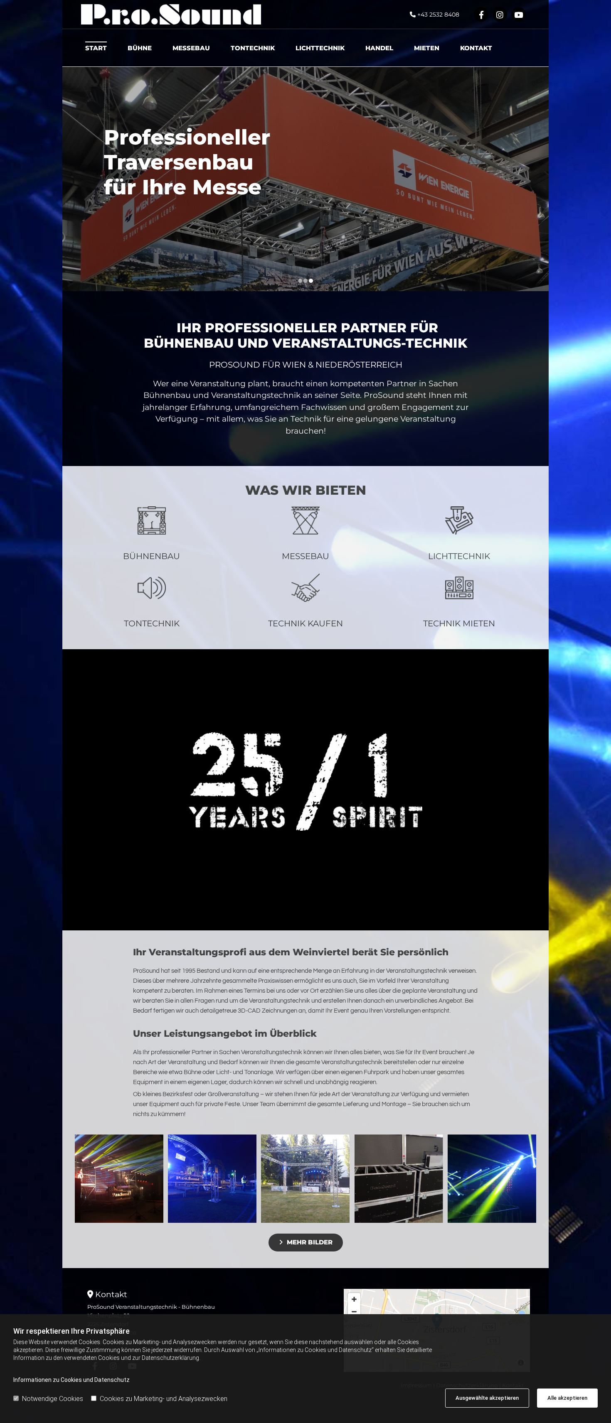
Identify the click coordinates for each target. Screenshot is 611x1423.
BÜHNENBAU (151, 556)
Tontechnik (253, 48)
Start (96, 48)
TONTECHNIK (152, 623)
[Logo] (171, 14)
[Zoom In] (354, 1299)
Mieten (426, 48)
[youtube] (518, 14)
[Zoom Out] (354, 1311)
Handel (379, 48)
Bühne (140, 48)
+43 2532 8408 (438, 14)
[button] (306, 1242)
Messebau (191, 48)
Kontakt (476, 48)
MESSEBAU (305, 556)
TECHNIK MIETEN (459, 623)
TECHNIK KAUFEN (305, 623)
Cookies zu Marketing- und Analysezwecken (163, 1399)
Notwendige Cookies (52, 1399)
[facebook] (481, 14)
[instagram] (500, 14)
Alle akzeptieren (567, 1398)
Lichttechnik (320, 48)
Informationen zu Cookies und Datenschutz (71, 1379)
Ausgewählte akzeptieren (487, 1398)
